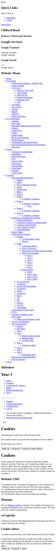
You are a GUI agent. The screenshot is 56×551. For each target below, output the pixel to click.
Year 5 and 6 (32, 279)
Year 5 (29, 265)
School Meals (17, 166)
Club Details (22, 93)
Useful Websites (23, 230)
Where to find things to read (28, 319)
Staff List (15, 114)
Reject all (5, 449)
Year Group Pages (18, 324)
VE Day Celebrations (20, 322)
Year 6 (29, 267)
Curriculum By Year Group (22, 310)
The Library (16, 317)
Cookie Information (14, 404)
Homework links (29, 345)
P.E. (18, 298)
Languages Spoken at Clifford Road (31, 222)
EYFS (29, 272)
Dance (19, 187)
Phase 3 (20, 208)
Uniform (14, 171)
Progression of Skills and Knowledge (37, 251)
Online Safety (17, 135)
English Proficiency (25, 220)
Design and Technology (26, 286)
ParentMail (10, 18)
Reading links (27, 338)
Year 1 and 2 (32, 274)
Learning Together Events (22, 314)
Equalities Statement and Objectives (26, 126)
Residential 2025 (29, 355)
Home (8, 78)
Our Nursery (16, 107)
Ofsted (14, 133)
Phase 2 (20, 201)
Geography (21, 288)
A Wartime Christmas (30, 199)
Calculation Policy (29, 246)
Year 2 (29, 258)
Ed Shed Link (27, 340)
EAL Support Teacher (26, 227)
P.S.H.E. (20, 305)
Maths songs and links (31, 336)
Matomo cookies (14, 505)
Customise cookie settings (32, 449)
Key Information (13, 119)
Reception (21, 329)
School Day (16, 163)
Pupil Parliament (18, 359)
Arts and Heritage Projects (22, 178)
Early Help (15, 123)
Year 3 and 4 (32, 277)
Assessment (21, 307)
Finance (14, 128)
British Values (17, 232)
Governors (15, 104)
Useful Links (16, 173)
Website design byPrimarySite (19, 418)
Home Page (6, 24)
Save (24, 549)
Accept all (15, 449)
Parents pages (27, 270)
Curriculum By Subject (20, 234)
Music (19, 192)
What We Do (22, 95)
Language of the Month (26, 225)
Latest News (16, 130)
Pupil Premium (17, 140)
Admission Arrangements (21, 152)
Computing (21, 284)
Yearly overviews (29, 248)
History (20, 291)
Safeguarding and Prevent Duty (24, 142)
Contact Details (17, 86)
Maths (19, 244)
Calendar (15, 121)
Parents (9, 149)
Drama (19, 194)
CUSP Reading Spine (31, 239)
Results (14, 112)
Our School (11, 81)
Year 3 (29, 260)
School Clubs (17, 161)
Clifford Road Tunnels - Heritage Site (26, 83)
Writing (20, 180)
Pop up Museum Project (26, 185)
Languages (21, 293)
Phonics (25, 241)
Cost (18, 102)
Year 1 (29, 206)
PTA (13, 159)
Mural (19, 182)
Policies (14, 109)
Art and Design (23, 281)
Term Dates (16, 168)
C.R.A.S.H (16, 88)
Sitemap (9, 401)
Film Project (22, 189)
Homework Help (18, 156)
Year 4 (29, 263)
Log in (9, 362)
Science (20, 303)
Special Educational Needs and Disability (28, 145)
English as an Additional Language (25, 218)
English (20, 237)
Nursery (20, 326)
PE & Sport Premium (20, 137)
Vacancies (15, 147)
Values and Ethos (18, 116)
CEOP (9, 20)
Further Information (25, 97)
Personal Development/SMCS (23, 357)
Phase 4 (20, 213)
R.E (18, 300)
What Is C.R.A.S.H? (25, 90)
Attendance (16, 154)
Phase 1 (20, 196)
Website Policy (12, 406)
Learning (10, 175)
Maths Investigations (30, 253)
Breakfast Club (23, 100)
